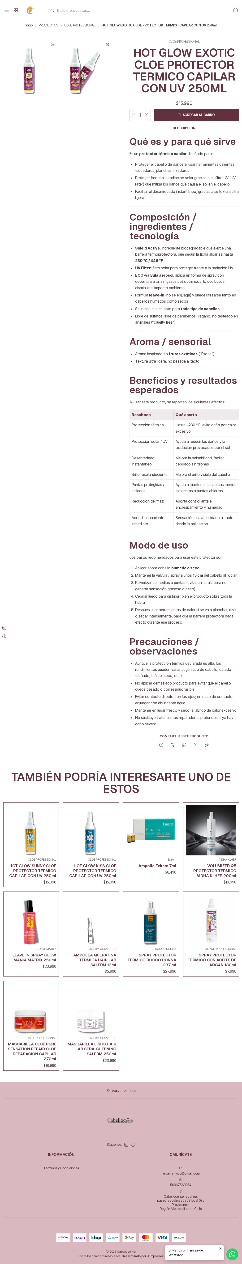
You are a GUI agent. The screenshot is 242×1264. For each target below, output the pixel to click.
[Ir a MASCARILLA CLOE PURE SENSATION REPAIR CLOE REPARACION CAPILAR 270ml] (31, 1008)
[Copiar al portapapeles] (207, 745)
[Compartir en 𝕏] (173, 745)
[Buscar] (53, 11)
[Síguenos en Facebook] (133, 1144)
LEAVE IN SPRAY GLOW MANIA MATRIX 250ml (34, 957)
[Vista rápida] (51, 829)
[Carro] (235, 10)
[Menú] (6, 10)
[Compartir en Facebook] (161, 745)
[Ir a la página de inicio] (31, 10)
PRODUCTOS (48, 25)
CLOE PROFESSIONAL (79, 25)
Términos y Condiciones (61, 1168)
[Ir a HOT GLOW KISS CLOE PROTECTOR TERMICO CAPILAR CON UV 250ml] (91, 830)
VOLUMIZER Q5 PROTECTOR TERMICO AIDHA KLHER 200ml (214, 870)
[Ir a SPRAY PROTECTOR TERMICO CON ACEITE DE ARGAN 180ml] (211, 919)
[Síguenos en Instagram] (126, 1144)
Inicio (29, 25)
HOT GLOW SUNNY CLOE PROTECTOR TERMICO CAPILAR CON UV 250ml (32, 870)
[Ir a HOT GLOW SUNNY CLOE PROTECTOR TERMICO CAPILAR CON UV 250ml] (31, 830)
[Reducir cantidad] (134, 115)
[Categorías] (15, 10)
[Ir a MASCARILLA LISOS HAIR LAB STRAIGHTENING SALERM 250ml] (91, 1008)
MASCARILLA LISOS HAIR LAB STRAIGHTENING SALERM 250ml (92, 1049)
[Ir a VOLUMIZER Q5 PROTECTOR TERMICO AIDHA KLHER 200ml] (211, 830)
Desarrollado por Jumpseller (142, 1256)
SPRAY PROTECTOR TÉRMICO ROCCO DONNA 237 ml (151, 960)
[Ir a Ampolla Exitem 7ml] (151, 830)
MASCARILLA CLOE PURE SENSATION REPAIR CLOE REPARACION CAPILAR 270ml (32, 1051)
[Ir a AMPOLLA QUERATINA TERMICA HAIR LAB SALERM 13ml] (91, 919)
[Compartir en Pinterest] (195, 745)
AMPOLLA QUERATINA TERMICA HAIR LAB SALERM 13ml (94, 960)
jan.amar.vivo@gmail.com (181, 1173)
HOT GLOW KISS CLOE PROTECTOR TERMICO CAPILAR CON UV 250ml (92, 870)
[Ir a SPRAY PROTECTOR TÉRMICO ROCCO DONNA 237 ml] (151, 919)
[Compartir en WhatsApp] (184, 745)
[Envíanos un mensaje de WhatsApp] (232, 1254)
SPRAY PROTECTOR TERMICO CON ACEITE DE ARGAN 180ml (212, 960)
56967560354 (180, 1185)
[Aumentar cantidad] (147, 115)
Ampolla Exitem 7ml (157, 865)
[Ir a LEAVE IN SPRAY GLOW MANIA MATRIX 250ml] (31, 919)
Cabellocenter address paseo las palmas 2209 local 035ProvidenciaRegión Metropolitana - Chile (180, 1202)
